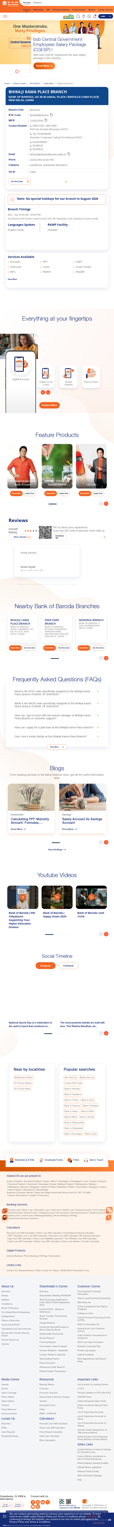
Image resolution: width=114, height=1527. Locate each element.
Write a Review (20, 537)
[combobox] (109, 1210)
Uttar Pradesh (14, 1190)
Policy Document (47, 1363)
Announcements (9, 1413)
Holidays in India (85, 1313)
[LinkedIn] (43, 1502)
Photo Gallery (7, 1397)
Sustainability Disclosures (51, 1334)
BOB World (66, 1270)
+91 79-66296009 (41, 134)
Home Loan (27, 1210)
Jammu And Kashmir (18, 1195)
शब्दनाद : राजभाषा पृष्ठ (47, 1413)
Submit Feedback (85, 1354)
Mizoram (24, 1187)
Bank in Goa (91, 1134)
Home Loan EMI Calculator (49, 1233)
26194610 (37, 149)
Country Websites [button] (18, 1505)
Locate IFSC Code (73, 1083)
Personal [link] (27, 3)
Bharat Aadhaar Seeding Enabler (92, 1463)
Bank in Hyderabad (74, 1128)
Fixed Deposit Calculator (50, 1432)
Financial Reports (47, 1342)
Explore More (49, 405)
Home (6, 84)
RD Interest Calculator (90, 1236)
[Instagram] (38, 1502)
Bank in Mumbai (72, 1088)
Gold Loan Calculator (49, 1436)
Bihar (53, 1181)
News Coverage (8, 1393)
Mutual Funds (30, 1213)
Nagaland (34, 1187)
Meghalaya (13, 1187)
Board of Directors (10, 1308)
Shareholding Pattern (49, 1359)
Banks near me (87, 1077)
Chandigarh (63, 1181)
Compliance (7, 1304)
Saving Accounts (83, 1210)
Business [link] (38, 3)
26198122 (37, 145)
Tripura (103, 1187)
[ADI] (4, 1217)
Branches (5, 1423)
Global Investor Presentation (52, 1371)
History (4, 1295)
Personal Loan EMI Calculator (21, 1233)
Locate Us (47, 1270)
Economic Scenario (48, 1393)
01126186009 (39, 142)
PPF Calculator (15, 1236)
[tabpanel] (57, 46)
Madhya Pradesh (66, 1184)
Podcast (5, 1405)
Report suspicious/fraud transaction (94, 1298)
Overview (5, 1291)
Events (4, 1388)
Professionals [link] (79, 10)
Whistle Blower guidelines (89, 1467)
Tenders (43, 1401)
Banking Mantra (26, 1270)
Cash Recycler (8, 1432)
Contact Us (12, 1270)
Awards (4, 1384)
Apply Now (29, 493)
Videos (56, 1270)
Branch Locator (20, 84)
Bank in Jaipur (71, 1111)
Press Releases (8, 1409)
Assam (46, 1181)
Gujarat (93, 1181)
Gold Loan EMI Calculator (20, 1241)
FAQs (37, 1270)
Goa (86, 1181)
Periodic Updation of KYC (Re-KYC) (94, 1393)
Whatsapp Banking (43, 1215)
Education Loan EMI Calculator (63, 1236)
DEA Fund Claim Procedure (90, 1342)
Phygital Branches (9, 1436)
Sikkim (71, 1187)
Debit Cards (13, 1215)
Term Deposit (99, 1210)
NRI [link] (48, 10)
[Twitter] (47, 1502)
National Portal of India (88, 1471)
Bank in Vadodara (73, 1094)
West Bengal (42, 1190)
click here (92, 1516)
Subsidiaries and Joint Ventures (16, 1329)
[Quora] (38, 1506)
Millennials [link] (38, 10)
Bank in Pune (87, 1100)
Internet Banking (14, 1256)
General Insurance (79, 1213)
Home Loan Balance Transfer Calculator (80, 1241)
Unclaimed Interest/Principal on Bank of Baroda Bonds (54, 1328)
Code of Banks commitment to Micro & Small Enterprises (91, 1457)
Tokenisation (54, 1256)
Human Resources (10, 1340)
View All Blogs (55, 849)
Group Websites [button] (5, 1505)
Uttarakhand (29, 1190)
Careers (5, 1344)
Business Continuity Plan (89, 1346)
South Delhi (48, 84)
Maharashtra (81, 1184)
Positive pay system (86, 1350)
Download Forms (81, 1270)
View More (54, 747)
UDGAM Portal (84, 1397)
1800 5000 (51, 126)
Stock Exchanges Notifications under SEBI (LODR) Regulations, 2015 (54, 1302)
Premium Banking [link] (61, 10)
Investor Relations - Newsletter (53, 1350)
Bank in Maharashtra (74, 1122)
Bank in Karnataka (73, 1134)
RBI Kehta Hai (84, 1302)
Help (79, 1479)
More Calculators (47, 1440)
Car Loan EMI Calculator (35, 1236)
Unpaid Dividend (47, 1323)
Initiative (5, 1299)
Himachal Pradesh (17, 1184)
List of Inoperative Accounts (90, 1412)
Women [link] (91, 10)
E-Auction (44, 1388)
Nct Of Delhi (35, 84)
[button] (78, 16)
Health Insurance (98, 1213)
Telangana (93, 1187)
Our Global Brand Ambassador (15, 1312)
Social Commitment (10, 1324)
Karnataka (43, 1184)
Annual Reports (46, 1338)
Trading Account (46, 1213)
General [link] (26, 10)
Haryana (102, 1181)
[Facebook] (33, 1502)
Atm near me (71, 1077)
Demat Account (15, 1213)
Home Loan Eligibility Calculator (48, 1238)
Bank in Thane (71, 1100)
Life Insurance (62, 1213)
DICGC (77, 1508)
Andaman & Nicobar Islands (20, 1192)
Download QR (60, 537)
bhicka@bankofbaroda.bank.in (48, 154)
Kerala (53, 1184)
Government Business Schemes (23, 1218)
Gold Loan (56, 1210)
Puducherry (43, 1195)
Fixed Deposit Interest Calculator (78, 1233)
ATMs (4, 1428)
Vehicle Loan (68, 1210)
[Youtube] (33, 1506)
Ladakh (32, 1195)
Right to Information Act (88, 1324)
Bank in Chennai (72, 1105)
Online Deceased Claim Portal (91, 1401)
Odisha (44, 1187)
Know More (42, 66)
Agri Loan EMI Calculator (20, 1238)
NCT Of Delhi (84, 1192)
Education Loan (42, 1210)
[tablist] (57, 1221)
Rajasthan (62, 1187)
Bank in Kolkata (90, 1105)
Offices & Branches (10, 1320)
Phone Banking (61, 1215)
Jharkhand (32, 1184)
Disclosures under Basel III (52, 1367)
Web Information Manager (89, 1475)
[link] (69, 16)
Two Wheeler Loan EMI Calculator (81, 1238)
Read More (12, 279)
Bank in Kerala (87, 1117)
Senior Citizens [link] (105, 10)
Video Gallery (7, 1401)
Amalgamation (8, 1316)
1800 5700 (38, 126)
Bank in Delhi (87, 1111)
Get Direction (29, 648)
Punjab (52, 1187)
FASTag (73, 1215)
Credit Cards (27, 1215)
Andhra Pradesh (14, 1181)
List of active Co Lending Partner (92, 1384)
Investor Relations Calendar (52, 1354)
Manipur (93, 1184)
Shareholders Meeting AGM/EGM (55, 1295)
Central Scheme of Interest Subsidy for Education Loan (94, 1450)
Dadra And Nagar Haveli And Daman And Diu (55, 1192)
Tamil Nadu (81, 1187)
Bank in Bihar (71, 1117)
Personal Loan (13, 1210)
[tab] (57, 1176)
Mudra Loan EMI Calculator (47, 1241)
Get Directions (17, 181)
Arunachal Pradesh (33, 1181)
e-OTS (80, 1388)
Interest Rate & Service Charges (54, 1397)
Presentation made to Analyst (53, 1346)
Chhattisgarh (76, 1181)
